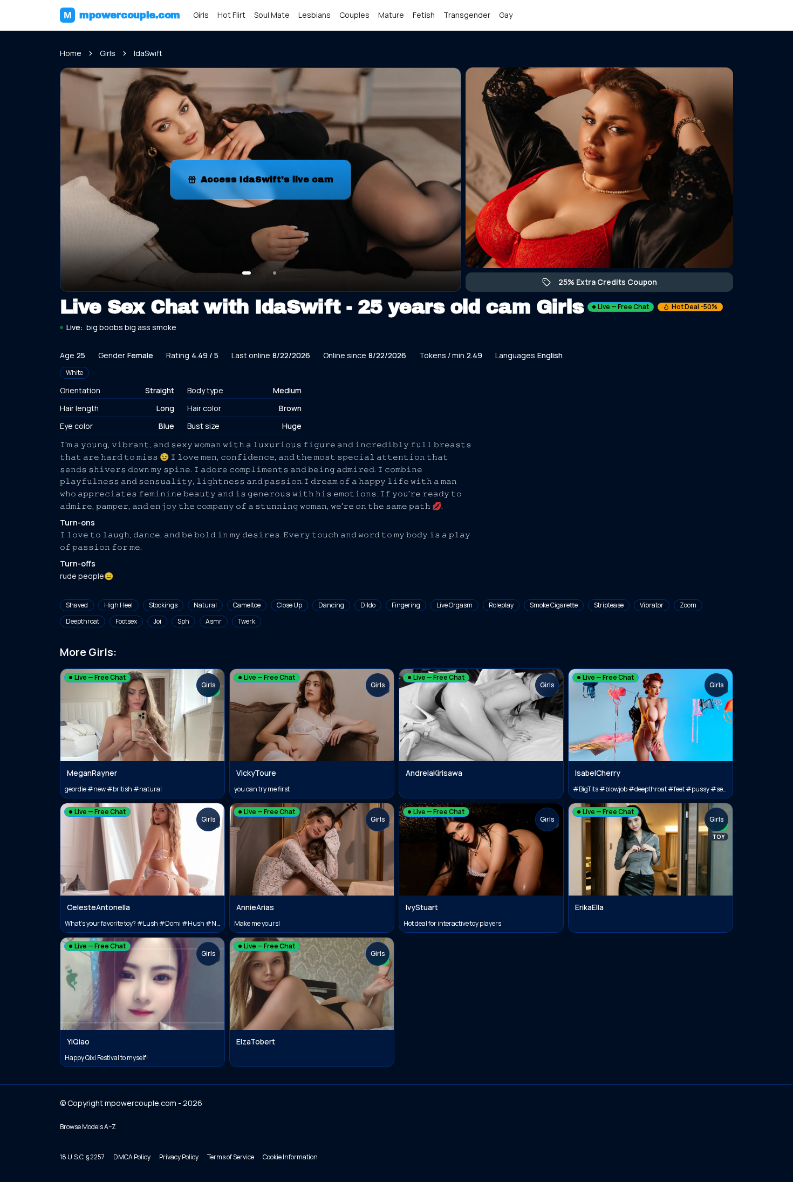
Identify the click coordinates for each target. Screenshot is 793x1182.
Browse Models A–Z (88, 1126)
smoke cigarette (554, 605)
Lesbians (314, 15)
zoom (688, 605)
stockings (163, 605)
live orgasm (454, 605)
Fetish (424, 15)
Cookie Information (290, 1156)
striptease (609, 605)
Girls (201, 15)
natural (205, 605)
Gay (505, 15)
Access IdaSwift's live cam (276, 182)
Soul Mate (272, 15)
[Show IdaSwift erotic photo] (246, 273)
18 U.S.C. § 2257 (82, 1156)
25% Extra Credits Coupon (613, 284)
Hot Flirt (231, 15)
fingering (406, 605)
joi (157, 621)
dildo (367, 605)
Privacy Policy (179, 1156)
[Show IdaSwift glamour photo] (274, 273)
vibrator (652, 605)
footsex (126, 621)
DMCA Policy (132, 1156)
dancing (331, 605)
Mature (391, 15)
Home (70, 53)
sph (183, 621)
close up (289, 605)
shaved (77, 605)
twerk (246, 621)
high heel (118, 605)
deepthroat (82, 621)
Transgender (466, 15)
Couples (354, 15)
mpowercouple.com (122, 15)
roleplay (501, 605)
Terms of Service (230, 1156)
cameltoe (247, 605)
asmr (214, 621)
